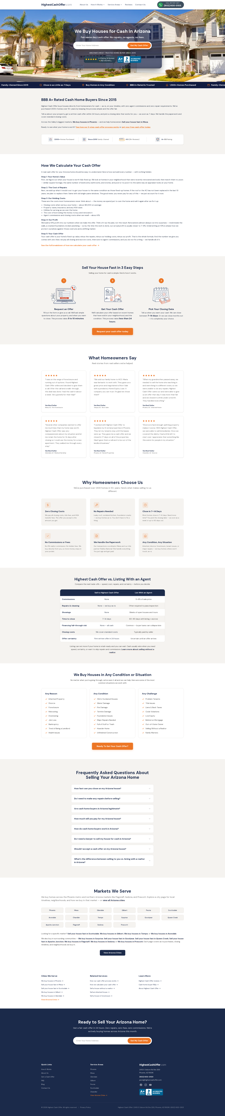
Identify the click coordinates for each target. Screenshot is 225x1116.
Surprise (124, 917)
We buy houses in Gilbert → (52, 992)
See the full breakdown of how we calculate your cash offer (70, 245)
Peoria (148, 910)
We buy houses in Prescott (130, 941)
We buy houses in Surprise (90, 938)
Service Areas (114, 4)
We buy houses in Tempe (136, 933)
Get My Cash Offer (139, 45)
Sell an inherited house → (99, 992)
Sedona (100, 925)
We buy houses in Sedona (102, 941)
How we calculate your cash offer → (104, 985)
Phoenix (52, 910)
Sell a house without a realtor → (102, 988)
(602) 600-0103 (146, 1077)
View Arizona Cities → (50, 1000)
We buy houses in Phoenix (85, 122)
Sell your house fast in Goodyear (119, 938)
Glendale (100, 910)
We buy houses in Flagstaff (77, 941)
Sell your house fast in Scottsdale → (55, 988)
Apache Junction (52, 925)
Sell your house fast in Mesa (135, 122)
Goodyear (148, 917)
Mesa (76, 910)
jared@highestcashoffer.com (150, 1080)
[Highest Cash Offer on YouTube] (150, 1084)
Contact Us (140, 4)
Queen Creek (173, 917)
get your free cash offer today (136, 127)
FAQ (42, 1080)
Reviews (128, 4)
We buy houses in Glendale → (52, 996)
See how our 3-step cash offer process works (97, 127)
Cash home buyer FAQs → (149, 985)
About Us (84, 4)
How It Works (97, 4)
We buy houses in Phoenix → (52, 981)
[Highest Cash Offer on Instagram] (145, 1084)
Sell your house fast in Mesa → (53, 985)
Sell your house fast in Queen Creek (152, 938)
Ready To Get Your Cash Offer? (112, 746)
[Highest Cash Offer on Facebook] (141, 1084)
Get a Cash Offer (47, 1077)
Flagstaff (76, 925)
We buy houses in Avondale (163, 933)
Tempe (100, 917)
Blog (43, 1084)
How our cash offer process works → (104, 981)
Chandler (76, 917)
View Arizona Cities (113, 952)
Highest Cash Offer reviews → (150, 981)
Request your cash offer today (112, 331)
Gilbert (124, 910)
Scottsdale (172, 910)
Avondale (52, 917)
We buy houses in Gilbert (111, 933)
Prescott (124, 925)
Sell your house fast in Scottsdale (83, 933)
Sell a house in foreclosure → (101, 996)
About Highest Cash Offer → (150, 988)
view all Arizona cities (114, 900)
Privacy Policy (85, 1107)
